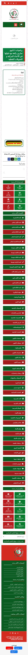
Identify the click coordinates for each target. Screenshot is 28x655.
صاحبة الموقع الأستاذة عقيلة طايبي (15, 627)
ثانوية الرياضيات (18, 297)
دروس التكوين (17, 362)
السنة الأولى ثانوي (17, 278)
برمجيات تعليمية (17, 443)
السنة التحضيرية (17, 217)
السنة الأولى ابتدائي (17, 222)
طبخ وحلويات (18, 348)
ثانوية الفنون (18, 302)
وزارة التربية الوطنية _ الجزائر (16, 584)
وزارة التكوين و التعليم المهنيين (16, 590)
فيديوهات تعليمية (17, 468)
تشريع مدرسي (17, 387)
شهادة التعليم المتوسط (15, 267)
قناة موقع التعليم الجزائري (17, 607)
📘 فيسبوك (18, 648)
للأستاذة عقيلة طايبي (13, 638)
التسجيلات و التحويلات (16, 378)
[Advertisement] (14, 117)
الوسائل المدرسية (16, 408)
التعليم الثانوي (15, 64)
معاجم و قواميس (17, 422)
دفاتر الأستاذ (18, 433)
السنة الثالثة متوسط (16, 257)
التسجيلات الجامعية (17, 308)
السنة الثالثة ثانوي (8, 64)
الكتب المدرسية (18, 398)
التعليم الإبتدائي (19, 567)
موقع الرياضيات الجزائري (17, 604)
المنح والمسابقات (17, 327)
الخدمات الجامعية (16, 332)
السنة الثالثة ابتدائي (17, 232)
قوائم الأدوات (18, 413)
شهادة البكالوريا (17, 292)
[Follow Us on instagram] (13, 633)
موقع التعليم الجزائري (18, 601)
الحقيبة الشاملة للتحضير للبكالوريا (16, 621)
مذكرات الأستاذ (18, 438)
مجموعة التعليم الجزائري (17, 610)
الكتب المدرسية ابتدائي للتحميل (16, 619)
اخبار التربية (18, 382)
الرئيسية (21, 64)
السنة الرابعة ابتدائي (16, 236)
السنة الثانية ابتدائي (16, 227)
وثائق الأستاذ (18, 428)
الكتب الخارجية (17, 403)
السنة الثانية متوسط (16, 252)
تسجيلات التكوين (17, 343)
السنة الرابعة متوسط (16, 262)
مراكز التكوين (18, 357)
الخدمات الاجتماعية (16, 392)
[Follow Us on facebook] (10, 633)
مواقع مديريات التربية (18, 592)
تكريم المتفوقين (17, 483)
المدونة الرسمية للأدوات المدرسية (15, 624)
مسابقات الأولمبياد (16, 478)
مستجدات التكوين (17, 338)
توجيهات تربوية (17, 459)
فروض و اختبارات (16, 463)
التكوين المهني (20, 575)
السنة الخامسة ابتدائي (15, 241)
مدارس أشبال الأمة (17, 271)
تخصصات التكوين (16, 352)
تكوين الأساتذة (17, 452)
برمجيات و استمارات (16, 373)
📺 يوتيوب (9, 648)
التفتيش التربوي (18, 448)
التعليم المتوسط (19, 573)
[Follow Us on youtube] (15, 633)
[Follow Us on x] (18, 633)
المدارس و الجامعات (16, 313)
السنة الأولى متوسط (16, 247)
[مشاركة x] (12, 159)
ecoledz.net (14, 639)
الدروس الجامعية (17, 322)
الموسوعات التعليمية (16, 417)
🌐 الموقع (14, 651)
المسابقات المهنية (16, 368)
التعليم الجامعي (19, 571)
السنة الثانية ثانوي (16, 282)
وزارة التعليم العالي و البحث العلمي (15, 587)
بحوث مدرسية (18, 473)
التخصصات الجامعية (16, 317)
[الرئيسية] (21, 24)
